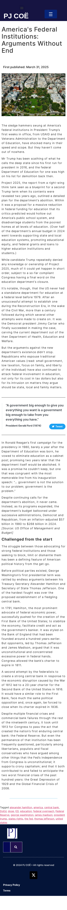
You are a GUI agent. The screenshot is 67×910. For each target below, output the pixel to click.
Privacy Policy (11, 885)
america (38, 807)
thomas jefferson (44, 818)
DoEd (3, 811)
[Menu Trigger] (51, 14)
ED (17, 811)
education (26, 811)
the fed (28, 818)
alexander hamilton (21, 807)
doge (11, 811)
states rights (15, 818)
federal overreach (43, 811)
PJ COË (16, 16)
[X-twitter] (33, 875)
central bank (51, 807)
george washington (22, 814)
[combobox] (6, 847)
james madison (44, 814)
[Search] (16, 847)
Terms (6, 890)
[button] (21, 8)
